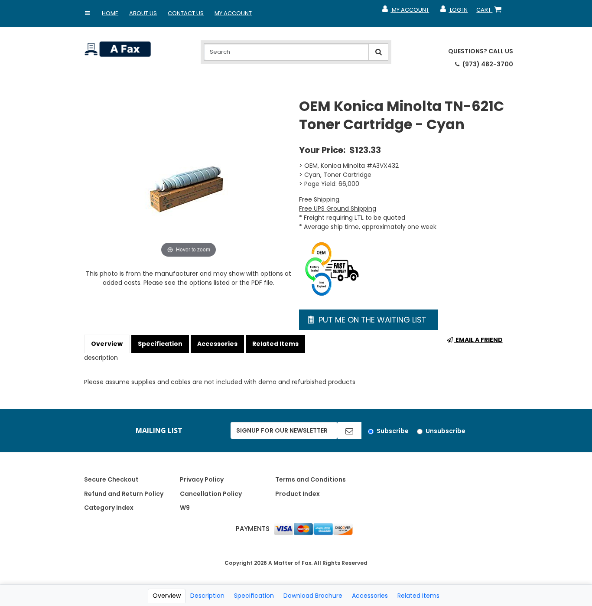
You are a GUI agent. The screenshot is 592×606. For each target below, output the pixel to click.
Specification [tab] (254, 595)
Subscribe (393, 431)
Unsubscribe (445, 431)
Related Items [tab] (418, 595)
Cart (490, 12)
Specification (160, 343)
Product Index (297, 493)
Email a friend (478, 340)
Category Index (108, 507)
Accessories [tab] (370, 595)
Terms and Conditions (310, 479)
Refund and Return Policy (123, 493)
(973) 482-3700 (487, 64)
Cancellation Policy (211, 493)
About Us (143, 13)
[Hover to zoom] (188, 178)
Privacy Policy (202, 479)
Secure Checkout (111, 479)
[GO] (349, 430)
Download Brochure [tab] (312, 595)
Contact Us (186, 13)
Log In (453, 12)
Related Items (275, 343)
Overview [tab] (167, 595)
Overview (107, 343)
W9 (185, 507)
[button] (87, 13)
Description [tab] (207, 595)
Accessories (217, 343)
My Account (233, 13)
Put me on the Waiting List (371, 319)
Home (110, 13)
